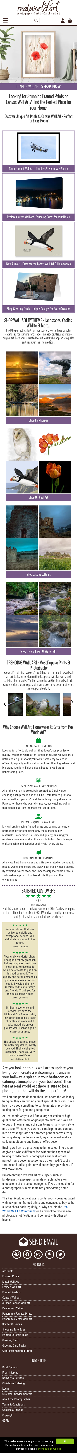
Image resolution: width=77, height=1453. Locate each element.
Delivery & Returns (13, 1378)
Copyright (7, 1415)
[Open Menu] (5, 20)
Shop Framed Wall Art (38, 168)
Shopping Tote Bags (13, 1329)
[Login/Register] (63, 20)
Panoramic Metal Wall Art (17, 1319)
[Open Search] (36, 20)
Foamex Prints (10, 1276)
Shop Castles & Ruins (39, 574)
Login (5, 1388)
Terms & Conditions (13, 1404)
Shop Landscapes (38, 420)
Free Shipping (10, 1372)
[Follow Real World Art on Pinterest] (49, 1255)
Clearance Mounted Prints (17, 1350)
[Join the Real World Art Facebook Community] (16, 1255)
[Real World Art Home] (38, 14)
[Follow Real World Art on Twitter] (60, 1255)
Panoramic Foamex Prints (17, 1313)
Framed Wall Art (11, 1287)
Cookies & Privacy (12, 1410)
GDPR (5, 1420)
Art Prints (7, 1271)
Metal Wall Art (10, 1281)
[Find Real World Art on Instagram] (38, 1255)
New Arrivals (38, 264)
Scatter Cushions (12, 1324)
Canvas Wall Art (11, 1297)
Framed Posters (11, 1292)
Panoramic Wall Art (13, 1308)
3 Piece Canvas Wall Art (16, 1303)
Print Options (10, 1367)
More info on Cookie (49, 1448)
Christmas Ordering (13, 1383)
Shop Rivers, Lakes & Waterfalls (38, 651)
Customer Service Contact (17, 1394)
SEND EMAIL (43, 1242)
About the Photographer (16, 1399)
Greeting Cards (11, 1340)
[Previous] (4, 704)
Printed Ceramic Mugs (15, 1335)
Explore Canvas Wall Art (38, 217)
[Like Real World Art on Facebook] (27, 1255)
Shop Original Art (38, 497)
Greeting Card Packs (14, 1345)
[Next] (72, 701)
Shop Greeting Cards (38, 309)
